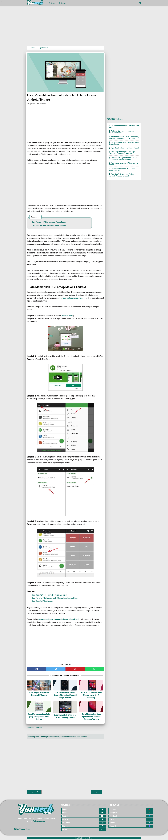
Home (52, 3)
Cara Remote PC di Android (42, 601)
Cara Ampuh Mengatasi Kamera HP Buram (39, 693)
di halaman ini (67, 315)
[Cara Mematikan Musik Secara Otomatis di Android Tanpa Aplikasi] (65, 685)
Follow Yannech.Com (22, 829)
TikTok (112, 819)
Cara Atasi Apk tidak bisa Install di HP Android (49, 226)
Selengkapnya (39, 821)
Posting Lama (96, 792)
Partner (65, 829)
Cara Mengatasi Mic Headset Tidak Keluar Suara (124, 143)
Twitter (112, 823)
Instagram (113, 813)
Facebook (113, 816)
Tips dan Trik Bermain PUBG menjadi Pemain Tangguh (121, 175)
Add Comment (41, 104)
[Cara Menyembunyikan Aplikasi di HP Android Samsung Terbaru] (91, 706)
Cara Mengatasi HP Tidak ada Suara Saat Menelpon (122, 169)
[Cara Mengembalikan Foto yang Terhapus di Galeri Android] (39, 706)
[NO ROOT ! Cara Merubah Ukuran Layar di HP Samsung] (91, 685)
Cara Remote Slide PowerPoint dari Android (49, 595)
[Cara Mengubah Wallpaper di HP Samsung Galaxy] (65, 707)
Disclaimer (66, 823)
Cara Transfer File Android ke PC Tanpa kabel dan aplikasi (54, 598)
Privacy (65, 819)
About (64, 813)
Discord (113, 826)
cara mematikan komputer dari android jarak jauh (58, 619)
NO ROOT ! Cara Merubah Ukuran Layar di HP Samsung (91, 695)
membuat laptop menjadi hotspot (72, 298)
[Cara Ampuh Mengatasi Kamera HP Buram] (39, 685)
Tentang (63, 3)
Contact (65, 816)
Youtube (113, 809)
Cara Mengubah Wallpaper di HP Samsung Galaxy (65, 716)
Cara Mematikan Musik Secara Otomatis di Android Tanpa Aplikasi (65, 695)
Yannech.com (89, 838)
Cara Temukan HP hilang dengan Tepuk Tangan (49, 222)
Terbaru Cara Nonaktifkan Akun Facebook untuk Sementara (123, 158)
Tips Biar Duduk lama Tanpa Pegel (125, 148)
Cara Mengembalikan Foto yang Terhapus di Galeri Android (39, 716)
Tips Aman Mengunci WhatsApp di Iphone (124, 164)
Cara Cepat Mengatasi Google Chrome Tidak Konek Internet (122, 153)
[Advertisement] (84, 26)
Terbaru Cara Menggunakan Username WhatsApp (121, 132)
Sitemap (65, 826)
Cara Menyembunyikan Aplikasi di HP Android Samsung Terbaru (91, 716)
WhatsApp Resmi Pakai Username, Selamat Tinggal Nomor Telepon (124, 137)
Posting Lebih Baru (34, 792)
